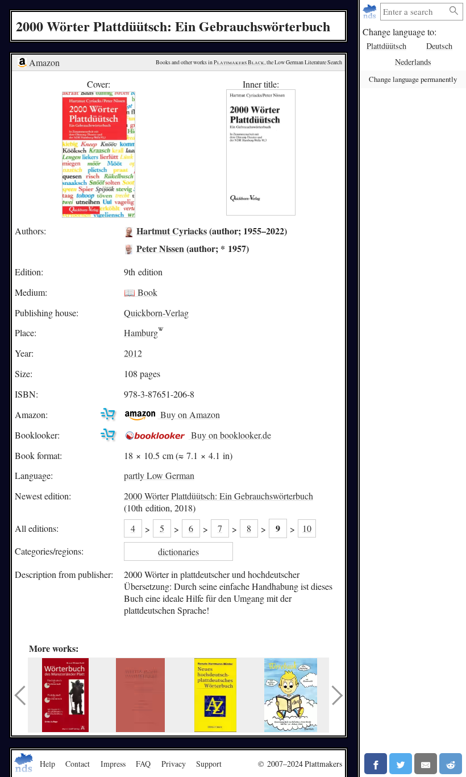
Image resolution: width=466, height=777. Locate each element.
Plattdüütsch (386, 45)
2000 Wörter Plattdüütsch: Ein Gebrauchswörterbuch (218, 496)
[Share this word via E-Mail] (425, 763)
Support (209, 763)
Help (47, 763)
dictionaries (178, 551)
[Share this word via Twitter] (400, 763)
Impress (113, 763)
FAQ (143, 763)
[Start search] (454, 11)
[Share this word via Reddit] (450, 763)
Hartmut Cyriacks (171, 230)
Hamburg (141, 332)
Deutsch (439, 45)
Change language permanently (413, 79)
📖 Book (140, 292)
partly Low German (159, 475)
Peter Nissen (160, 248)
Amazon (43, 62)
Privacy (173, 763)
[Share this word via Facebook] (375, 763)
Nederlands (413, 61)
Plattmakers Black (239, 62)
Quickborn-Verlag (156, 313)
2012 (133, 353)
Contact (77, 763)
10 (306, 528)
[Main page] (371, 11)
